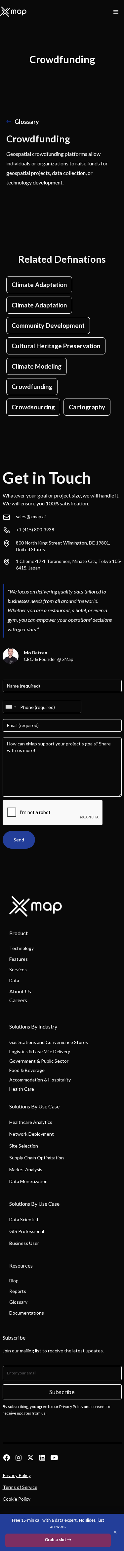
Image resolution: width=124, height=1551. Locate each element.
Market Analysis (25, 1169)
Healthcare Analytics (30, 1122)
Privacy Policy (17, 1475)
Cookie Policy (16, 1499)
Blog (14, 1280)
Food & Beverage (27, 1070)
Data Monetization (28, 1181)
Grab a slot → (58, 1540)
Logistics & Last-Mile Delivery (39, 1051)
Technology (21, 948)
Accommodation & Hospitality (40, 1079)
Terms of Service (20, 1487)
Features (18, 959)
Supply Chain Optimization (36, 1157)
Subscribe (62, 1391)
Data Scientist (24, 1219)
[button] (116, 12)
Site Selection (23, 1146)
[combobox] (10, 707)
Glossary (18, 1302)
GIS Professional (26, 1231)
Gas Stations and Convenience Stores (48, 1042)
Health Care (21, 1089)
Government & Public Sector (38, 1061)
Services (18, 969)
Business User (24, 1243)
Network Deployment (31, 1134)
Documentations (26, 1313)
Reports (17, 1291)
